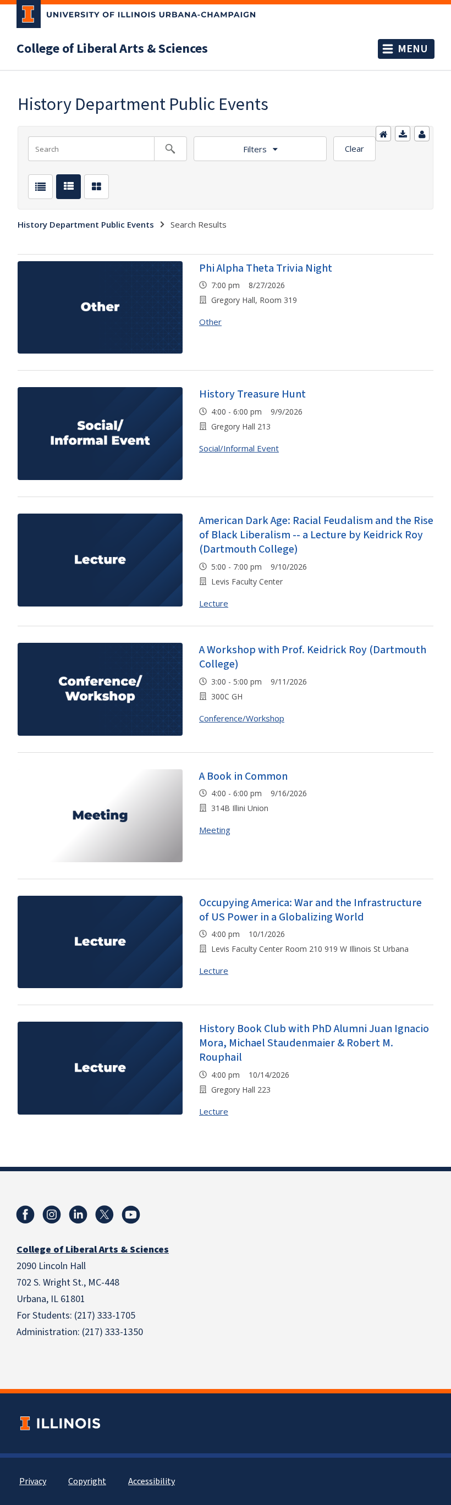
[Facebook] (25, 1215)
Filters (255, 149)
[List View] (40, 186)
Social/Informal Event (239, 448)
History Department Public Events (86, 224)
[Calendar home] (383, 133)
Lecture (213, 603)
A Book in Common (243, 776)
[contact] (422, 133)
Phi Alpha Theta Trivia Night (265, 268)
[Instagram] (52, 1215)
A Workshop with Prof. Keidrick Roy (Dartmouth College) (312, 657)
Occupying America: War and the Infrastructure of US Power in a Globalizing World (310, 910)
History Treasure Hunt (252, 394)
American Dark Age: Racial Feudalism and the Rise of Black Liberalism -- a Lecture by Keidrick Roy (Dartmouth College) (316, 535)
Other (210, 321)
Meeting (214, 829)
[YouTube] (131, 1215)
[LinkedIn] (78, 1215)
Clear (354, 148)
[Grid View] (96, 186)
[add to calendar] (402, 133)
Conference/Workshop (241, 718)
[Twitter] (104, 1215)
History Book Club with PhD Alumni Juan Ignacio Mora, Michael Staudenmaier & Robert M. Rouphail (314, 1043)
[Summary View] (68, 186)
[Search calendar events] (170, 148)
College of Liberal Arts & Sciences (112, 49)
